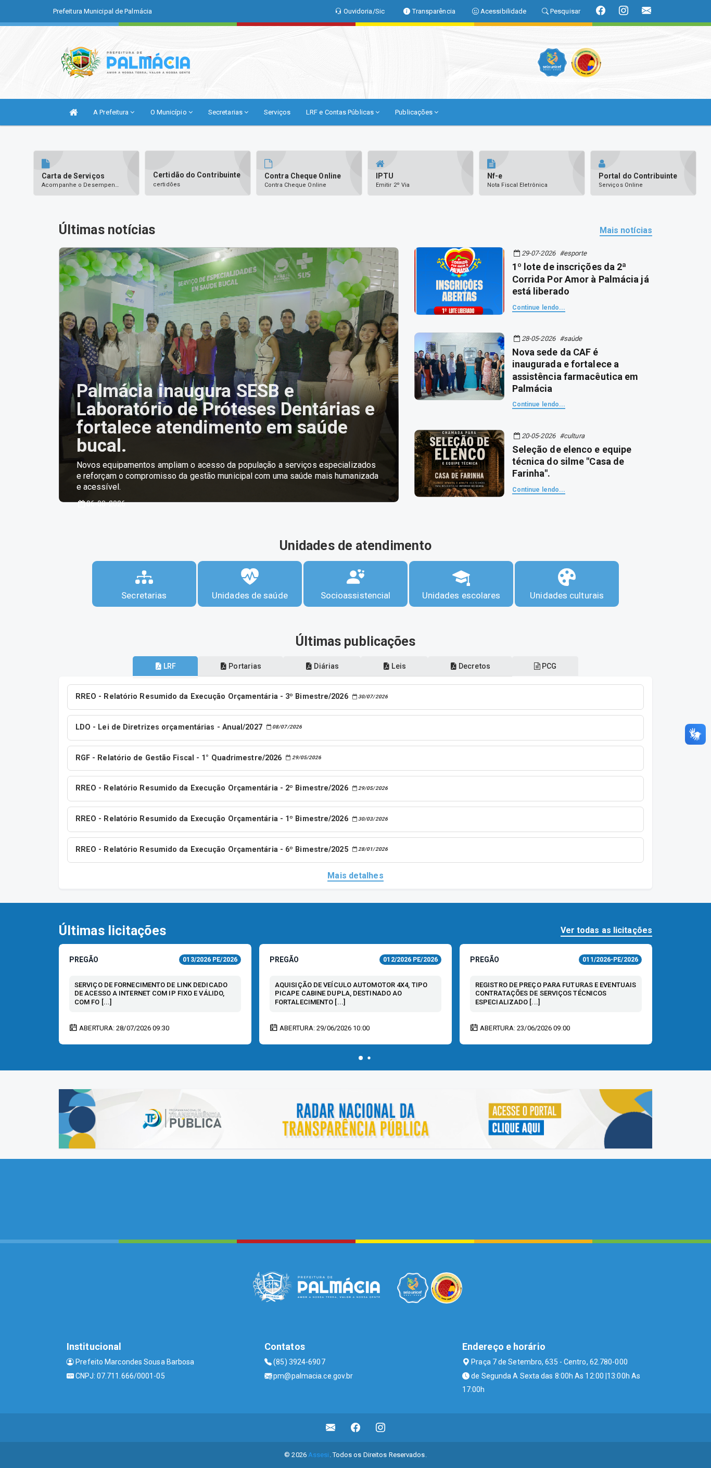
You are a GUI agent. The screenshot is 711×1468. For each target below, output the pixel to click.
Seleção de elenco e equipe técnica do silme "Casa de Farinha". (572, 461)
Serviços (277, 112)
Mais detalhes (355, 875)
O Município (169, 112)
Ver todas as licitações (606, 930)
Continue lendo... (539, 307)
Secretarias (226, 112)
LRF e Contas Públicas (340, 112)
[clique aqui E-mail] (331, 1428)
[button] (361, 1058)
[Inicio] (73, 112)
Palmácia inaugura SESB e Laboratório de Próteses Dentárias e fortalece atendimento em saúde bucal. (226, 418)
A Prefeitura (111, 112)
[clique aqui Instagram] (381, 1428)
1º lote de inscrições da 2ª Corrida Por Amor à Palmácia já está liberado (580, 279)
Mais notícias (626, 230)
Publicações (414, 112)
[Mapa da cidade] (355, 1198)
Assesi (318, 1455)
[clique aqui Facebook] (356, 1428)
